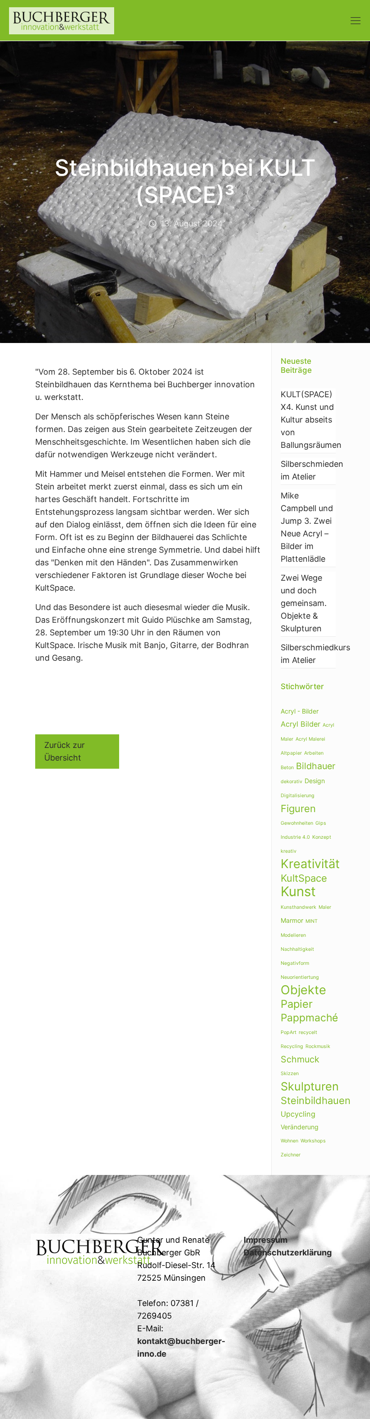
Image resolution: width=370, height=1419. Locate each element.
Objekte (303, 989)
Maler (325, 907)
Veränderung (300, 1127)
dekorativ (291, 782)
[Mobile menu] (355, 20)
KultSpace (304, 878)
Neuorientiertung (300, 977)
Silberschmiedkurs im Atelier (308, 654)
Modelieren (293, 935)
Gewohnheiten (297, 823)
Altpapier (291, 753)
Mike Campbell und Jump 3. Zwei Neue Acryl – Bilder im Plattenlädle (307, 527)
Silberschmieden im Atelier (308, 470)
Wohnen (289, 1141)
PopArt (288, 1032)
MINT (311, 921)
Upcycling (298, 1113)
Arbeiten (314, 753)
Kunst (298, 891)
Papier (297, 1003)
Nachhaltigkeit (297, 949)
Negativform (295, 963)
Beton (287, 768)
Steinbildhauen (316, 1100)
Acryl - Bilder (300, 711)
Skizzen (290, 1073)
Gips (320, 823)
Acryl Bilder (300, 723)
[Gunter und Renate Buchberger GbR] (61, 20)
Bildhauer (315, 766)
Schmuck (300, 1059)
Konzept (321, 837)
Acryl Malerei (310, 739)
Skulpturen (310, 1086)
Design (315, 781)
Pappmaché (309, 1017)
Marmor (292, 920)
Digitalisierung (297, 796)
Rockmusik (317, 1046)
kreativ (288, 851)
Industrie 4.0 (295, 837)
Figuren (298, 808)
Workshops (313, 1141)
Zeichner (291, 1155)
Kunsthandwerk (298, 907)
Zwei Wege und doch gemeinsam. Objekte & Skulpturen (304, 603)
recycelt (308, 1032)
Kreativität (310, 863)
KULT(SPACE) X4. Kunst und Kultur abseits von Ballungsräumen (308, 420)
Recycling (292, 1046)
